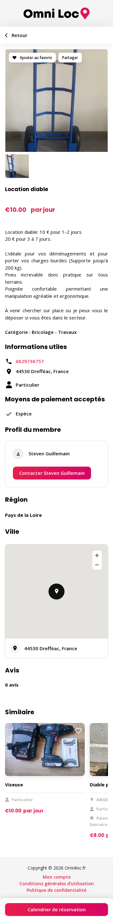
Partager (70, 57)
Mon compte (57, 877)
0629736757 (30, 361)
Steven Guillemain (49, 453)
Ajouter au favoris (35, 57)
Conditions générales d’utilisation (56, 883)
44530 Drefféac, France (50, 648)
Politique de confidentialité (56, 890)
